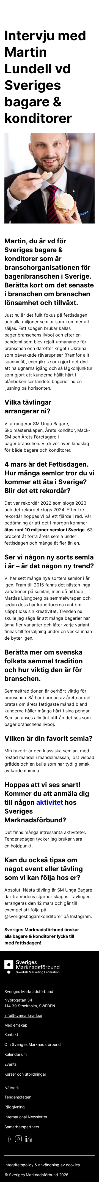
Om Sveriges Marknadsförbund (32, 1044)
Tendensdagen (20, 839)
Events (10, 1064)
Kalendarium (15, 1054)
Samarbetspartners (21, 1126)
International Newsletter (25, 1116)
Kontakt (11, 1034)
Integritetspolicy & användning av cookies (42, 1164)
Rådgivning (14, 1107)
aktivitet (50, 802)
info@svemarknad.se (23, 1015)
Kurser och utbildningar (25, 1074)
